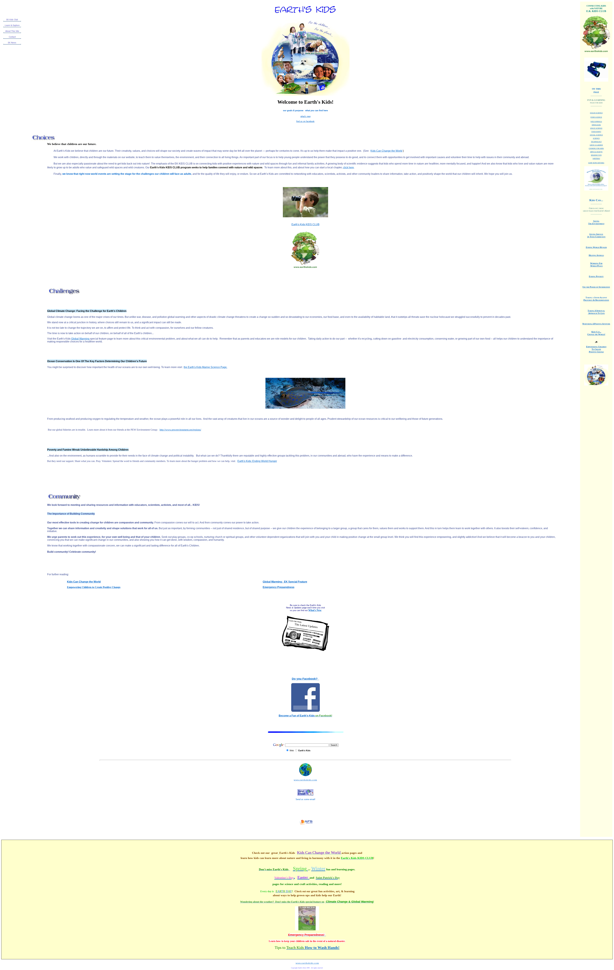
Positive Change (596, 352)
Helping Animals (596, 255)
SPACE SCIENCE (596, 128)
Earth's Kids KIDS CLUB (305, 224)
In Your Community (596, 237)
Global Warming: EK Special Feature (285, 581)
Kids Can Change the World (84, 581)
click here (348, 167)
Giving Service (596, 234)
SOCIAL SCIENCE (596, 135)
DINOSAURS (596, 125)
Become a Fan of (289, 715)
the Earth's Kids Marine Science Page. (205, 367)
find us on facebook (305, 121)
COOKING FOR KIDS (596, 148)
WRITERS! (596, 158)
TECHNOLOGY (596, 142)
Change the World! (596, 334)
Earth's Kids (316, 715)
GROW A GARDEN (596, 145)
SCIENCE (596, 138)
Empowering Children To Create (596, 347)
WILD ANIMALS (596, 121)
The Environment (596, 223)
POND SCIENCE (596, 117)
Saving (596, 221)
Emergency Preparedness (278, 587)
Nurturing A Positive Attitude (596, 324)
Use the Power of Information (596, 287)
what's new (305, 116)
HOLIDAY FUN (596, 155)
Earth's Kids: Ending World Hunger (257, 461)
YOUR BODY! (596, 131)
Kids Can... (596, 332)
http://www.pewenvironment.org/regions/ (180, 429)
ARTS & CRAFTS (596, 152)
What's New (315, 610)
